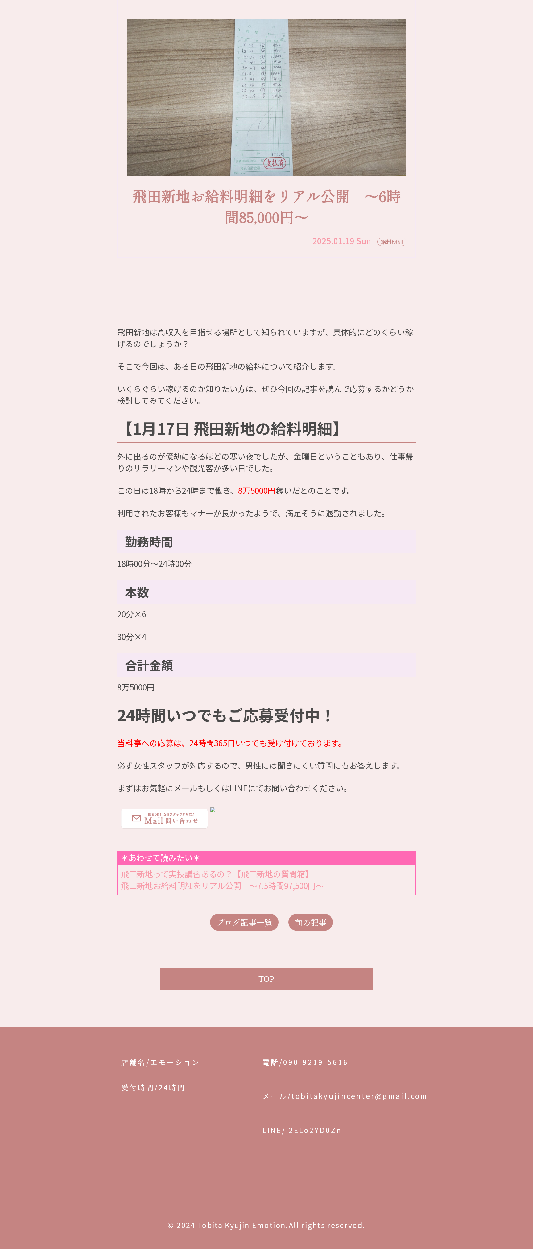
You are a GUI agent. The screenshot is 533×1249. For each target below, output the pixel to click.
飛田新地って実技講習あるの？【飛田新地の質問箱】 (217, 874)
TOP (266, 979)
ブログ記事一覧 (244, 922)
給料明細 (392, 242)
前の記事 (311, 922)
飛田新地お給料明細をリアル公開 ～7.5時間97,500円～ (222, 885)
